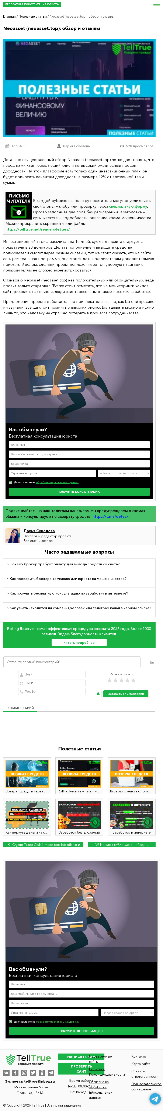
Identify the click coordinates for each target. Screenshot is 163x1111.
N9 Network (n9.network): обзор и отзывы (122, 844)
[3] (121, 681)
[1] (109, 681)
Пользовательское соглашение (145, 1086)
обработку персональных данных (57, 482)
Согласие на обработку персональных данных (100, 1090)
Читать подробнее (79, 642)
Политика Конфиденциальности (103, 1071)
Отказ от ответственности (145, 1074)
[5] (133, 681)
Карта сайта (140, 1064)
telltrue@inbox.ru (39, 1081)
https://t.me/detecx (111, 516)
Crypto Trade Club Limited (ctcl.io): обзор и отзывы (45, 844)
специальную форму (128, 206)
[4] (127, 681)
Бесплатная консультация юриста (32, 4)
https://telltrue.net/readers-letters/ (38, 229)
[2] (115, 681)
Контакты (138, 1056)
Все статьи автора (38, 541)
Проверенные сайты (100, 1059)
